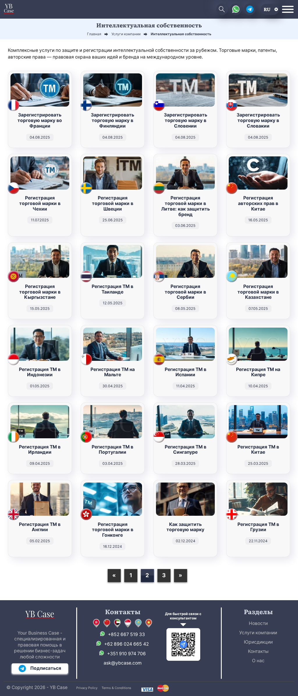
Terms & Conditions (116, 688)
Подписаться (45, 668)
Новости (258, 623)
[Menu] (288, 9)
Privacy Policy (86, 688)
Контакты (258, 651)
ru (267, 9)
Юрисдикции (258, 642)
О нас (258, 660)
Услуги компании (258, 632)
